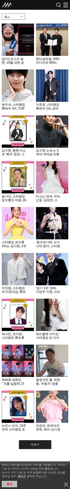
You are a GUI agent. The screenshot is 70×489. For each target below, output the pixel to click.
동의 (9, 483)
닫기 (66, 484)
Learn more (18, 46)
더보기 (35, 444)
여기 (20, 476)
